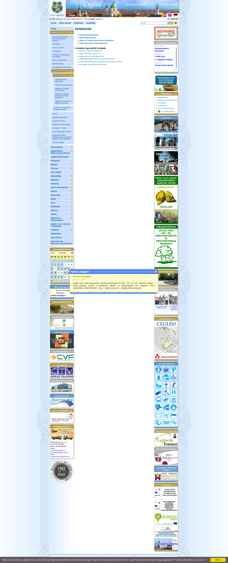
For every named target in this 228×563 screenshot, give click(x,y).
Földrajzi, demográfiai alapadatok (61, 56)
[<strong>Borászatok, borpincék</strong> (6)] (173, 369)
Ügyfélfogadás (163, 97)
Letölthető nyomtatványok (167, 100)
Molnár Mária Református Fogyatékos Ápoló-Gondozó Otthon (100, 62)
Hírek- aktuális (65, 23)
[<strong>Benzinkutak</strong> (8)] (158, 377)
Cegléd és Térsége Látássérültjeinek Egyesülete (62, 96)
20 (62, 273)
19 (59, 273)
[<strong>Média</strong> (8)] (158, 407)
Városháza (56, 44)
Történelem (56, 51)
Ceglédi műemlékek (59, 117)
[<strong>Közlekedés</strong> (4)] (158, 399)
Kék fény (54, 210)
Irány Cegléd (56, 172)
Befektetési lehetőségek (61, 124)
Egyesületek (58, 75)
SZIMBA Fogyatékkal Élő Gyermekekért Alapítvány (97, 59)
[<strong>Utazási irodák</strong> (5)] (158, 422)
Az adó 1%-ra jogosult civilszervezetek (61, 108)
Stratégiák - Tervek (59, 128)
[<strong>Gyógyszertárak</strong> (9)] (166, 384)
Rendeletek (162, 103)
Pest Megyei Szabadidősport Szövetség (93, 64)
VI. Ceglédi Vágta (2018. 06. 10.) (161, 307)
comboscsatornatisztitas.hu (60, 457)
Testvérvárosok (57, 64)
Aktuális (54, 164)
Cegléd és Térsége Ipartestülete (62, 89)
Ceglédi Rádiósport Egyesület (89, 53)
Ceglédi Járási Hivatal (60, 157)
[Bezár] (156, 271)
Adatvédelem (56, 237)
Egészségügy (56, 176)
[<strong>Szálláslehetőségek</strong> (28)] (173, 414)
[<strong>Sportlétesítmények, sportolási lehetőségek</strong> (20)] (166, 414)
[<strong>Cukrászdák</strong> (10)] (173, 377)
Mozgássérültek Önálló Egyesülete (91, 56)
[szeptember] (72, 253)
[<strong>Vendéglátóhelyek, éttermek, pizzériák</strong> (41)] (166, 422)
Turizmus (54, 168)
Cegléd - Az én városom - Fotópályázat (61, 225)
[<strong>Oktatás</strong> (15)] (166, 407)
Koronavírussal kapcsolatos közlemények (61, 242)
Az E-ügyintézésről (168, 111)
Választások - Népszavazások (57, 219)
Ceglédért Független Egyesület (90, 51)
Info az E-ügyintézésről (166, 108)
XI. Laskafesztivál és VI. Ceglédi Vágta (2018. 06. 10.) (175, 307)
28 (65, 277)
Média (53, 199)
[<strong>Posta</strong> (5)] (158, 414)
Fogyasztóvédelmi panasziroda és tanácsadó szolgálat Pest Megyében (62, 137)
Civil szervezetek (58, 71)
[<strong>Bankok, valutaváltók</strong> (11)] (166, 369)
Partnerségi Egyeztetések (61, 132)
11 (55, 269)
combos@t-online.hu (58, 450)
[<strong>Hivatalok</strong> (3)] (158, 392)
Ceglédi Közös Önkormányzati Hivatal (60, 152)
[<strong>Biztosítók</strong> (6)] (166, 377)
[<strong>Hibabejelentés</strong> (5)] (173, 384)
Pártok (54, 114)
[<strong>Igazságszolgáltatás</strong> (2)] (166, 392)
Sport (53, 203)
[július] (71, 253)
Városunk (54, 32)
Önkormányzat (57, 147)
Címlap (53, 23)
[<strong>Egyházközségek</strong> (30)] (158, 384)
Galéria (54, 214)
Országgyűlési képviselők (61, 67)
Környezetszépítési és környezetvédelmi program (60, 39)
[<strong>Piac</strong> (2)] (173, 407)
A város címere (57, 48)
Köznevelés (55, 195)
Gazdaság (54, 184)
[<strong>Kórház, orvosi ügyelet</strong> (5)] (173, 392)
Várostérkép (90, 23)
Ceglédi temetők (58, 121)
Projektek (55, 230)
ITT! (206, 560)
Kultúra (54, 191)
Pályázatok (55, 161)
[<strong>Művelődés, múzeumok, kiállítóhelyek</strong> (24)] (173, 399)
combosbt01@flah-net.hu (59, 452)
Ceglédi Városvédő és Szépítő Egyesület (63, 102)
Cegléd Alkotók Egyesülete (60, 80)
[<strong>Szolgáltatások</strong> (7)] (173, 422)
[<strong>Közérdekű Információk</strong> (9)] (158, 369)
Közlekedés (55, 206)
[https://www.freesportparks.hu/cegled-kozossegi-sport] (61, 482)
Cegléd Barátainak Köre (64, 85)
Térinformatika (58, 142)
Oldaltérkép (78, 23)
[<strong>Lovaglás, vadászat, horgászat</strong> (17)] (166, 399)
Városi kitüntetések (59, 60)
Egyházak (54, 180)
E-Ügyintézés (162, 106)
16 (72, 269)
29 (69, 277)
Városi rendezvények (59, 187)
